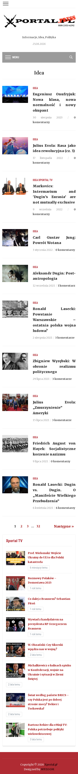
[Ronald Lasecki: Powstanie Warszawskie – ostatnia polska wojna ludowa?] (15, 309)
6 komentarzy (65, 508)
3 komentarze (65, 337)
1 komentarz (66, 285)
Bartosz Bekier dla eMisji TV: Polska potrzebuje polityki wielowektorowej (47, 729)
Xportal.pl (50, 764)
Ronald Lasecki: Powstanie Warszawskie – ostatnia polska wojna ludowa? (54, 320)
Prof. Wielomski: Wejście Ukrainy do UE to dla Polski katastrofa (46, 557)
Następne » (64, 526)
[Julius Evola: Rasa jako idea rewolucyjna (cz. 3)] (15, 145)
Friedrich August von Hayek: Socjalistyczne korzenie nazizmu (54, 448)
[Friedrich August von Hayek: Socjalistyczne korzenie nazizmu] (15, 443)
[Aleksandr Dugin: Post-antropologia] (15, 273)
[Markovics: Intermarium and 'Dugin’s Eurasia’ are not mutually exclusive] (15, 186)
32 (38, 526)
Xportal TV (45, 180)
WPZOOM (47, 769)
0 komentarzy (65, 250)
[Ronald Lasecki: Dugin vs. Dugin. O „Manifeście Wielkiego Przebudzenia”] (15, 484)
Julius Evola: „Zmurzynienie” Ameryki (54, 407)
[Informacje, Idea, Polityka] (39, 24)
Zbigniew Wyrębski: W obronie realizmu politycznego (54, 366)
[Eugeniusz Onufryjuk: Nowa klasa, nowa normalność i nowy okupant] (15, 94)
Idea (35, 88)
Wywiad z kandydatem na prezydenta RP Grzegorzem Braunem (47, 624)
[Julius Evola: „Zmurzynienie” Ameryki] (15, 402)
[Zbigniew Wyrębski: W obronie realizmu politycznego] (15, 361)
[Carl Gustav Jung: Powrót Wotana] (15, 237)
